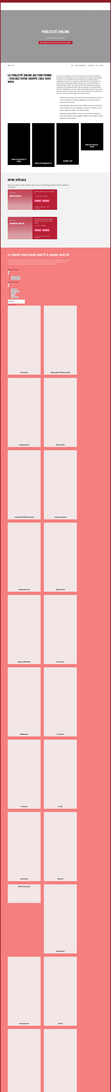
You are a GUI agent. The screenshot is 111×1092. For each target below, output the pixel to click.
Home (9, 65)
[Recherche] (99, 5)
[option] (15, 277)
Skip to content (5, 1)
